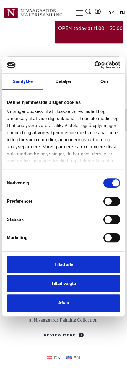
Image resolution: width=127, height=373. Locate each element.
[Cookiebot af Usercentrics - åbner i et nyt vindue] (94, 65)
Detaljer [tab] (64, 81)
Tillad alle (63, 264)
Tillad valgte (63, 283)
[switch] (111, 201)
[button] (79, 12)
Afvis (63, 302)
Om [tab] (104, 81)
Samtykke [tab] (23, 81)
